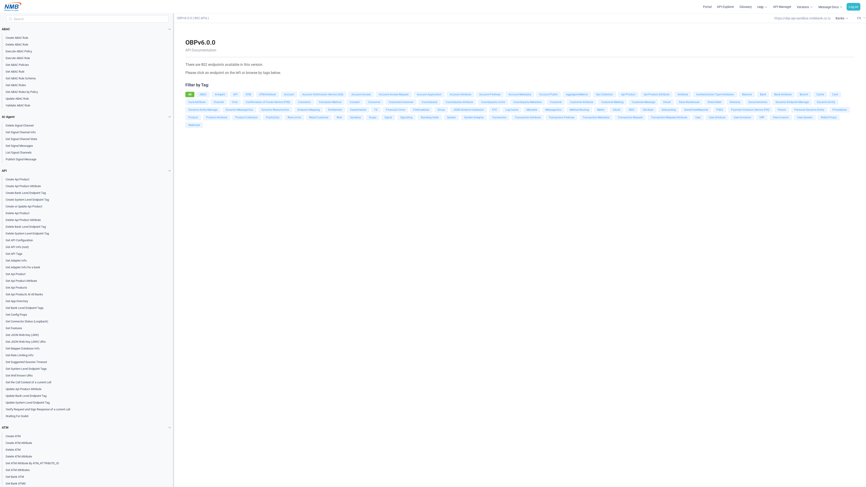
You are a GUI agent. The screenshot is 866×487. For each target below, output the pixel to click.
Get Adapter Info (16, 260)
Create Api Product (17, 179)
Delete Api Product (17, 213)
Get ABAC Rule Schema (21, 78)
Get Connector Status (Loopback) (27, 321)
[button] (87, 29)
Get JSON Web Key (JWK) (22, 335)
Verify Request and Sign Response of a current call (38, 409)
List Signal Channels (19, 152)
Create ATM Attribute (19, 443)
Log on (853, 7)
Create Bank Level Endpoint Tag (26, 193)
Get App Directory (17, 301)
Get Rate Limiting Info (19, 355)
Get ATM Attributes (18, 470)
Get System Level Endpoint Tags (26, 368)
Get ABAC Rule (15, 71)
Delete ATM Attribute (19, 456)
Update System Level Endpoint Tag (28, 402)
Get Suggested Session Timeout (26, 362)
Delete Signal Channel (20, 125)
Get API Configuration (19, 240)
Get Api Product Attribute (21, 281)
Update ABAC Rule (17, 98)
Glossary (745, 7)
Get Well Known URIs (19, 375)
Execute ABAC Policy (19, 51)
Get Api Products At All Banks (24, 294)
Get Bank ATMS (16, 483)
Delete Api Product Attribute (23, 220)
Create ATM (13, 436)
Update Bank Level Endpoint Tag (26, 395)
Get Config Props (16, 314)
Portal (707, 7)
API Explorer (725, 7)
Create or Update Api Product (24, 206)
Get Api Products (16, 287)
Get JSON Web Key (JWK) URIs (26, 341)
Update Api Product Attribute (23, 389)
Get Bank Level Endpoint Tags (25, 308)
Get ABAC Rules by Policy (22, 92)
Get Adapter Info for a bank (23, 267)
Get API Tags (14, 253)
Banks (840, 18)
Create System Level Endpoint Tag (27, 199)
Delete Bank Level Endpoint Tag (26, 226)
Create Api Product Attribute (23, 186)
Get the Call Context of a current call (28, 382)
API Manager (782, 7)
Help (760, 7)
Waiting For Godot (17, 416)
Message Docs (828, 7)
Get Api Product (15, 274)
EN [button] (859, 18)
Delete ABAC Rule (17, 44)
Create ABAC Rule (17, 37)
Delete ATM (13, 449)
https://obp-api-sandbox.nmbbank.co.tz (802, 18)
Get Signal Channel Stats (21, 139)
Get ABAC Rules (16, 85)
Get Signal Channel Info (21, 132)
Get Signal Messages (19, 145)
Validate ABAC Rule (18, 105)
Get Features (14, 328)
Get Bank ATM (15, 476)
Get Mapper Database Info (22, 348)
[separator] (173, 250)
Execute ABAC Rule (18, 58)
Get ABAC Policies (17, 65)
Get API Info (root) (17, 247)
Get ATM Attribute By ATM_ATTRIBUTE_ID (32, 463)
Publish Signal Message (21, 159)
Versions (803, 7)
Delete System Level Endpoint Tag (27, 233)
